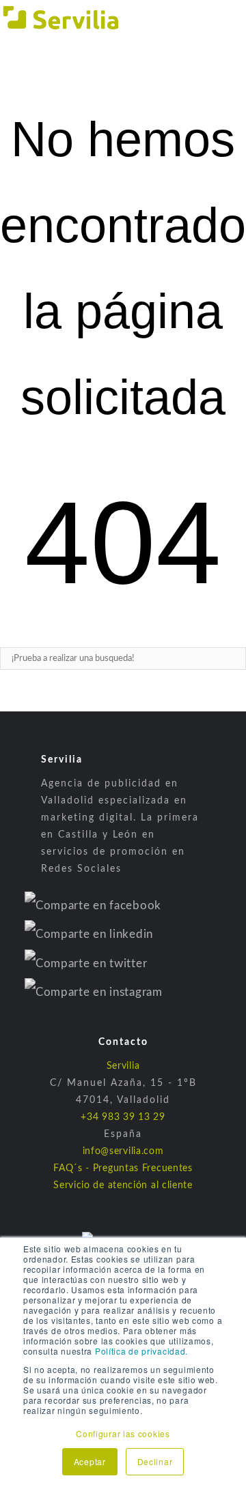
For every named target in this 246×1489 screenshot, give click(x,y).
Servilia (123, 1066)
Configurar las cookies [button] (122, 1433)
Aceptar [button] (90, 1461)
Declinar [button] (155, 1461)
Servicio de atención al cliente (123, 1185)
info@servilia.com (123, 1151)
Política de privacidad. (141, 1351)
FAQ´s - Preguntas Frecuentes (123, 1168)
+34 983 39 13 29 (123, 1117)
